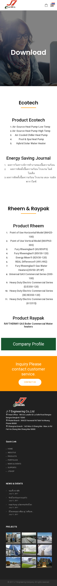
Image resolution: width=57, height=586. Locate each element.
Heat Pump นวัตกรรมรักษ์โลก (20, 505)
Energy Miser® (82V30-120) (31, 257)
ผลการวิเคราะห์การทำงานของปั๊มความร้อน (31, 164)
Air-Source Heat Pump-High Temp (31, 130)
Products (12, 456)
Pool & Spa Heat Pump (31, 139)
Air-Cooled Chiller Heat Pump (31, 135)
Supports (12, 467)
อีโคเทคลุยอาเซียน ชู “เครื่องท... (21, 512)
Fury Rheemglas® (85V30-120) (31, 253)
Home (10, 449)
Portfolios (13, 460)
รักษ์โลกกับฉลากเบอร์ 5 (18, 498)
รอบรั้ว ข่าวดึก (14, 491)
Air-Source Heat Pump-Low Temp (31, 126)
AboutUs (12, 452)
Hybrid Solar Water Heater (31, 143)
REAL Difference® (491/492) (31, 261)
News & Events (14, 464)
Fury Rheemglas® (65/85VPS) (31, 249)
